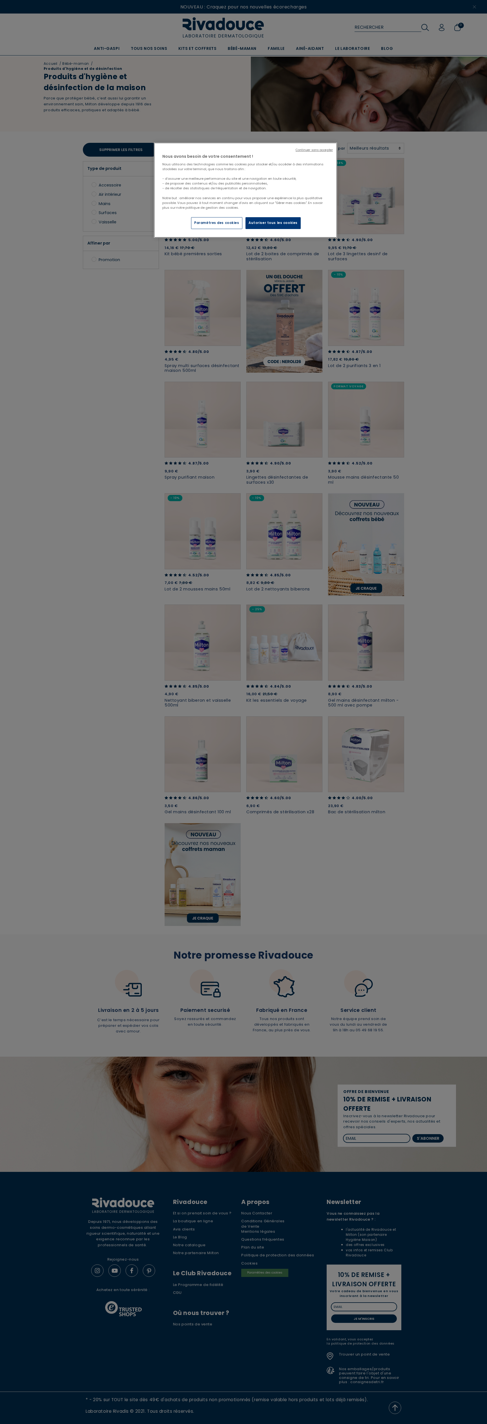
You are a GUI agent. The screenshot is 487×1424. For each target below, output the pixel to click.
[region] (245, 190)
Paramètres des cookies (216, 223)
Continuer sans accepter (314, 150)
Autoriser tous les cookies (273, 223)
